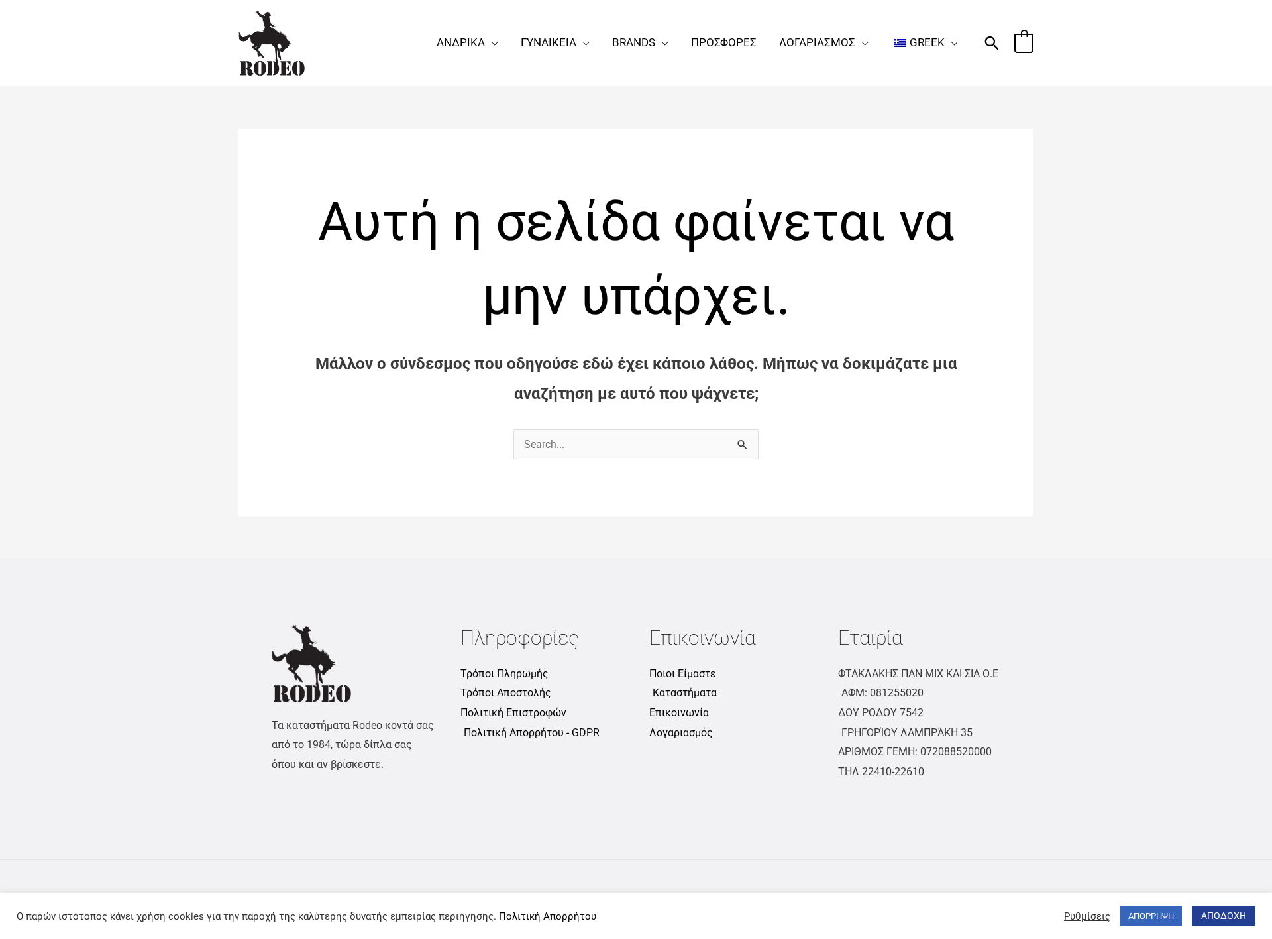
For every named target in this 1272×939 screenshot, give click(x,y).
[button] (491, 42)
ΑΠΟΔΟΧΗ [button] (1223, 916)
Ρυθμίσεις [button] (1087, 916)
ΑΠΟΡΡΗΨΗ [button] (1151, 916)
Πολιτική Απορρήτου (547, 916)
